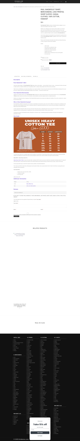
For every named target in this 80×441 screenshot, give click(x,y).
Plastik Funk (16, 416)
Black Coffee (56, 410)
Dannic (28, 349)
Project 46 (42, 402)
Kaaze (55, 425)
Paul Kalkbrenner (43, 392)
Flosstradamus (29, 394)
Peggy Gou (42, 397)
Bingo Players (16, 394)
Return (15, 345)
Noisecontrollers (43, 384)
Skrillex (55, 346)
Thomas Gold (56, 362)
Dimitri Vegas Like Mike (31, 362)
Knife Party (42, 342)
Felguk (28, 389)
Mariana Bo (56, 417)
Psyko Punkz (43, 404)
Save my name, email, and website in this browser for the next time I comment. (27, 214)
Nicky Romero (43, 382)
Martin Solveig (43, 365)
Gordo (55, 409)
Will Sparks (56, 388)
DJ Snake (28, 373)
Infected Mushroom (30, 413)
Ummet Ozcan (56, 380)
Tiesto (55, 366)
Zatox (55, 396)
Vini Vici (55, 412)
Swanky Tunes (56, 354)
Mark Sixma (56, 401)
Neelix (42, 376)
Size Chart (15, 346)
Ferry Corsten (29, 390)
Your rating (39, 199)
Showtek (55, 342)
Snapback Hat (56, 1)
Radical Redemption (44, 409)
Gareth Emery (29, 402)
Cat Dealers (56, 433)
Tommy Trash (56, 370)
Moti (41, 373)
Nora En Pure (56, 420)
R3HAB (42, 408)
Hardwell (28, 406)
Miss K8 (42, 370)
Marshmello (43, 362)
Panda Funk (43, 390)
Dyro (28, 381)
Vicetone (55, 381)
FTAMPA (28, 400)
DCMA (15, 349)
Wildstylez (56, 386)
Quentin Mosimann (44, 405)
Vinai (55, 382)
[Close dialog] (49, 419)
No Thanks (40, 435)
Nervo (42, 378)
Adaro (15, 361)
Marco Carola (43, 357)
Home (47, 1)
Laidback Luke (43, 349)
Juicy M (42, 341)
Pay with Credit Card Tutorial (18, 342)
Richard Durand (43, 410)
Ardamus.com (19, 1)
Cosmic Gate (29, 345)
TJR (55, 369)
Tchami (55, 357)
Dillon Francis (29, 361)
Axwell (15, 390)
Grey (32, 183)
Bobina (15, 398)
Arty (14, 382)
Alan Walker (16, 365)
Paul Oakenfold (20, 6)
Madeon (42, 353)
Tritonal (55, 374)
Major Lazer (43, 354)
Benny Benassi (16, 393)
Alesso (15, 366)
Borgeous (15, 401)
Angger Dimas (16, 377)
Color (41, 57)
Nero (41, 377)
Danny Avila (29, 350)
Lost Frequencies (43, 350)
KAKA (28, 428)
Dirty (28, 365)
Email (42, 209)
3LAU (15, 357)
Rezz (55, 422)
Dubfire (28, 377)
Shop (16, 6)
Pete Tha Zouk (43, 398)
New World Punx (43, 381)
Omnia (42, 386)
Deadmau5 (29, 357)
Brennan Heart (16, 404)
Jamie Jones (56, 414)
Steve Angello (56, 350)
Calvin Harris (16, 406)
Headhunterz (29, 409)
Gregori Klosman (30, 404)
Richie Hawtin (43, 412)
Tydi (55, 377)
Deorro (28, 358)
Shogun (55, 341)
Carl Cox (15, 408)
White (30, 183)
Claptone (28, 342)
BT (14, 405)
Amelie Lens (56, 413)
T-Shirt (51, 1)
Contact (15, 341)
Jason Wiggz (29, 416)
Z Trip (55, 398)
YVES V (55, 394)
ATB (14, 385)
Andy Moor (15, 374)
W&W (55, 392)
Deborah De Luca (57, 418)
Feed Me (28, 388)
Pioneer (42, 401)
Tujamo (55, 376)
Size (41, 59)
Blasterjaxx (15, 397)
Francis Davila (29, 397)
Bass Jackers (16, 392)
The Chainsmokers (57, 361)
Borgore (15, 402)
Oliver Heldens (43, 385)
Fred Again (56, 400)
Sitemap (15, 350)
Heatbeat (28, 410)
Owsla (42, 389)
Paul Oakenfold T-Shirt (46, 69)
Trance (55, 373)
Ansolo (15, 378)
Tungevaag (15, 417)
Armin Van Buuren (17, 381)
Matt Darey (42, 366)
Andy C (15, 373)
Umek (55, 378)
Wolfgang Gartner (57, 389)
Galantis (28, 401)
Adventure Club (16, 362)
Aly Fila (15, 369)
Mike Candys (43, 369)
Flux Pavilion (29, 396)
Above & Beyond (16, 358)
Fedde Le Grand (30, 386)
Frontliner (28, 398)
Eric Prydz (29, 385)
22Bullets (15, 422)
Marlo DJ (42, 361)
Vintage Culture (56, 384)
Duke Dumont (29, 378)
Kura (41, 346)
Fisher (28, 393)
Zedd (55, 397)
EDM (28, 382)
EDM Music (29, 384)
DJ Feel (28, 370)
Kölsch (28, 433)
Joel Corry (56, 416)
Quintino (42, 406)
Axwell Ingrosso (16, 389)
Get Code (40, 432)
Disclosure (29, 366)
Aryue (15, 424)
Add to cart (58, 63)
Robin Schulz (43, 413)
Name (15, 209)
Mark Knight (43, 358)
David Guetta (29, 354)
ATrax (15, 386)
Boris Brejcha (56, 421)
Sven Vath (56, 353)
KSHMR (42, 345)
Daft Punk (28, 346)
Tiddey (55, 365)
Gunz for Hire (29, 405)
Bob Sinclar (15, 400)
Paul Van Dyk (43, 394)
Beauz (55, 432)
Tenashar (55, 358)
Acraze (15, 418)
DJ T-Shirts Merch (18, 2)
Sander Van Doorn (44, 416)
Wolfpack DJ (56, 390)
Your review (16, 203)
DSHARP (28, 376)
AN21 (15, 370)
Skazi (55, 345)
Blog (61, 1)
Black (28, 183)
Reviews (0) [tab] (35, 76)
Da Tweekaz (29, 353)
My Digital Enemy (43, 374)
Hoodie (28, 412)
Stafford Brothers (57, 349)
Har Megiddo (29, 408)
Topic (55, 424)
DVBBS (28, 380)
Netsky (42, 380)
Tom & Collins (16, 420)
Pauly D (42, 396)
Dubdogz (55, 428)
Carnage (15, 409)
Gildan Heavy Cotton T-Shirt (18, 160)
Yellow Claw (56, 393)
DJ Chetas (29, 369)
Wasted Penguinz (57, 385)
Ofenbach (15, 421)
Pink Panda (43, 400)
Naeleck (28, 429)
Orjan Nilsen (43, 388)
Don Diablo (29, 374)
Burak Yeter (56, 429)
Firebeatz (28, 392)
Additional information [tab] (26, 76)
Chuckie (28, 341)
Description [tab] (17, 76)
